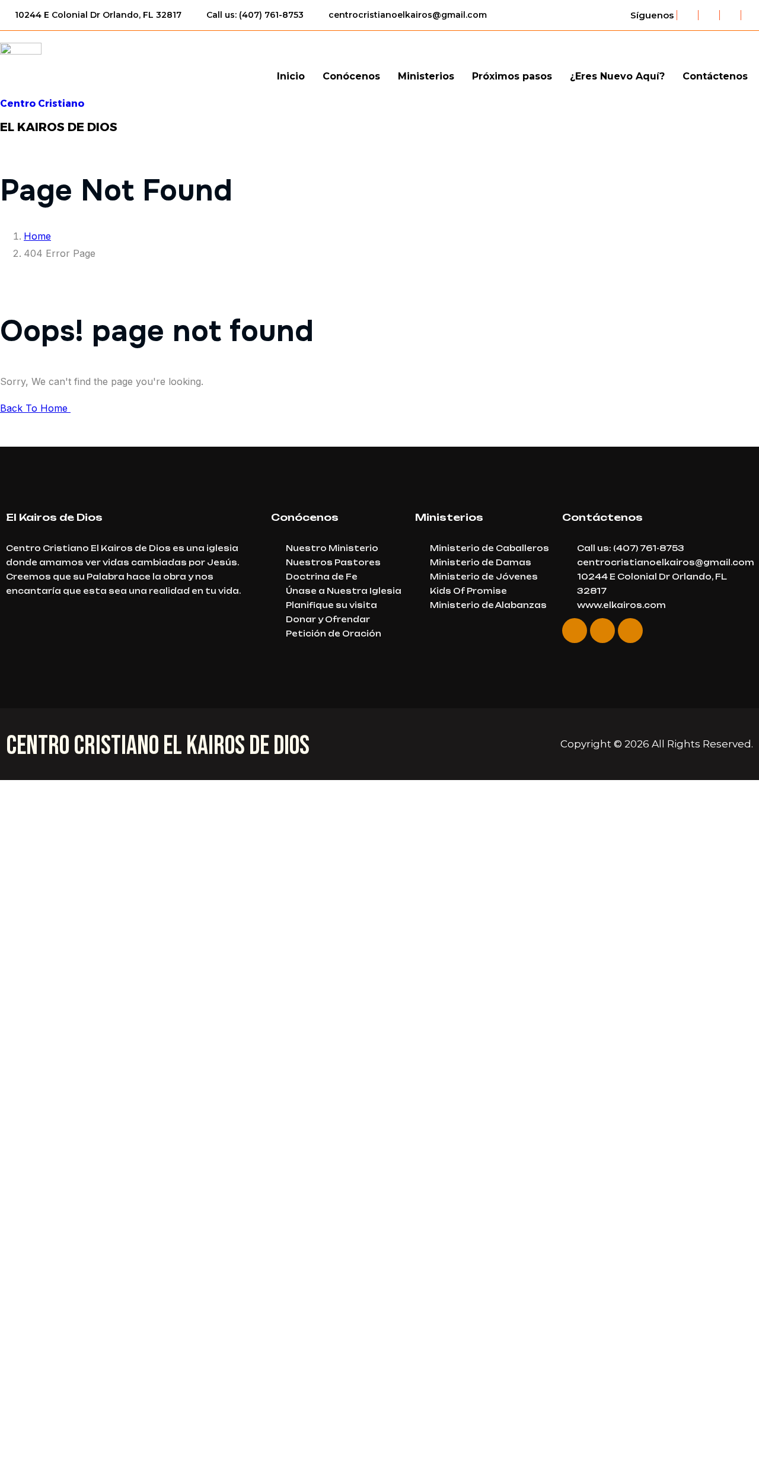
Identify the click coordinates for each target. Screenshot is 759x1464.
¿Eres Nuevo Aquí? (617, 76)
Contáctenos (715, 76)
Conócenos (351, 76)
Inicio (291, 76)
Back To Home (35, 408)
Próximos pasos (512, 76)
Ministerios (426, 76)
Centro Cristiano (42, 103)
